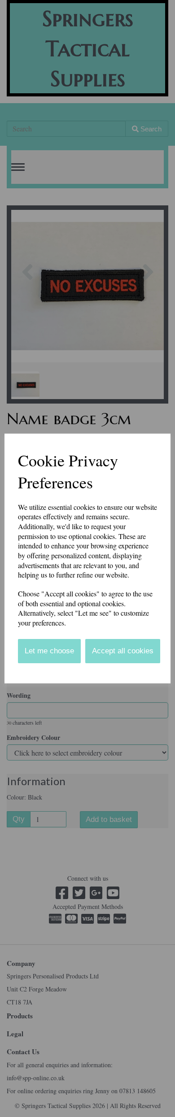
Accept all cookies (122, 651)
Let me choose (49, 651)
